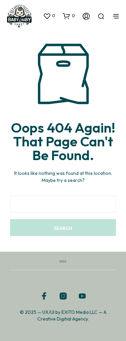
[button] (49, 15)
